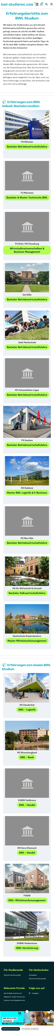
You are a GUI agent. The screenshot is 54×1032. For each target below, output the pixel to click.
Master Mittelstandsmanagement (27, 640)
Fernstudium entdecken (30, 1029)
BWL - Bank (27, 757)
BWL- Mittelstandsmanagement (27, 900)
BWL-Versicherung (27, 948)
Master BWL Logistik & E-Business (27, 492)
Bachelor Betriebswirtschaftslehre (27, 146)
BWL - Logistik (27, 709)
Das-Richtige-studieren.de (13, 993)
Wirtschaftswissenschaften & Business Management (27, 250)
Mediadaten (33, 975)
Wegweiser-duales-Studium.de (14, 997)
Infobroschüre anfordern (10, 1029)
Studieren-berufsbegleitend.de (14, 1000)
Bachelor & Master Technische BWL (27, 197)
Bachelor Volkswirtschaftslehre (27, 593)
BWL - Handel (27, 805)
